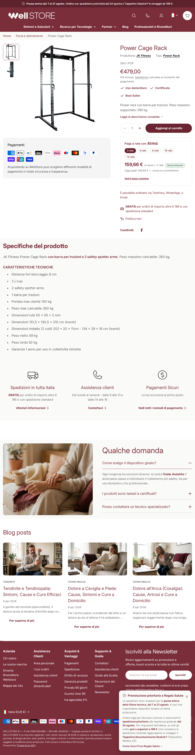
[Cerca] (133, 15)
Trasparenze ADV (26, 745)
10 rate (168, 150)
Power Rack (171, 55)
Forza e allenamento (29, 36)
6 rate (155, 150)
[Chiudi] (186, 696)
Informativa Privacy (152, 689)
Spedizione (141, 77)
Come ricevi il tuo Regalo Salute (141, 746)
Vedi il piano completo (137, 178)
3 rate (130, 150)
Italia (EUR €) (17, 712)
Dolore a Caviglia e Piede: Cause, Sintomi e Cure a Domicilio (92, 594)
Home (7, 36)
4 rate (143, 150)
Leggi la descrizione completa (140, 116)
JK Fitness (143, 55)
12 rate (130, 156)
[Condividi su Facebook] (141, 230)
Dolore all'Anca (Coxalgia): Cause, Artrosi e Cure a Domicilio (158, 594)
